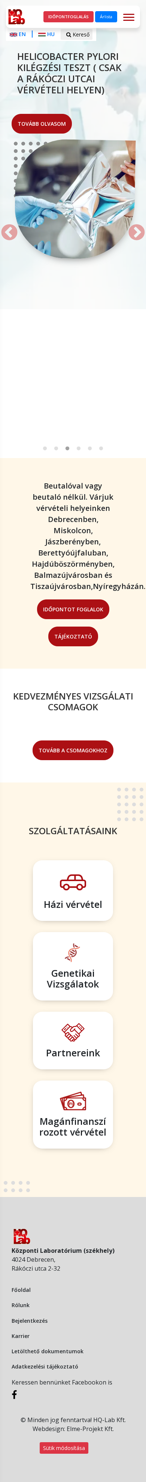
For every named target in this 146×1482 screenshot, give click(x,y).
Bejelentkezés (30, 1320)
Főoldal (21, 1289)
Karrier (21, 1335)
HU (51, 34)
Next (131, 227)
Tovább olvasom (42, 123)
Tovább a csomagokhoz (73, 750)
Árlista (106, 16)
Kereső (80, 34)
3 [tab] (67, 448)
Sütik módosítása (64, 1447)
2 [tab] (56, 448)
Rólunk (21, 1305)
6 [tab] (101, 448)
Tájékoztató (73, 636)
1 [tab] (45, 448)
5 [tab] (90, 448)
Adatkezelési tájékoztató (45, 1366)
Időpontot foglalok (73, 609)
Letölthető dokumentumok (47, 1351)
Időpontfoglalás (68, 16)
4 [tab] (78, 448)
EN (22, 34)
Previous (3, 227)
